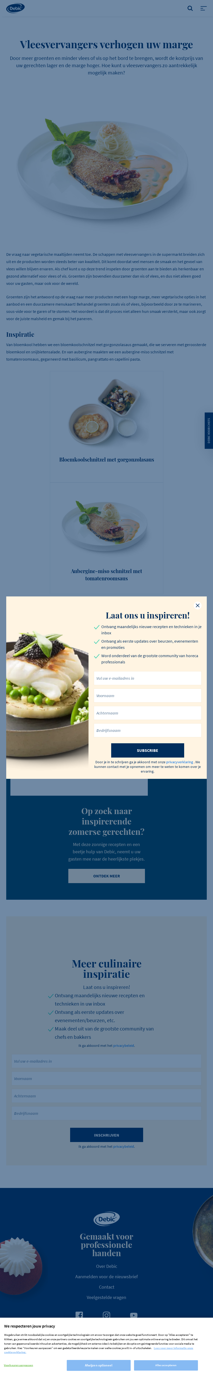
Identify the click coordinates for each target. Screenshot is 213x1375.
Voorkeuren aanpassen (18, 1365)
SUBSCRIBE (147, 750)
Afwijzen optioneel (98, 1365)
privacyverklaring (179, 762)
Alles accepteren (165, 1365)
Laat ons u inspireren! (148, 615)
